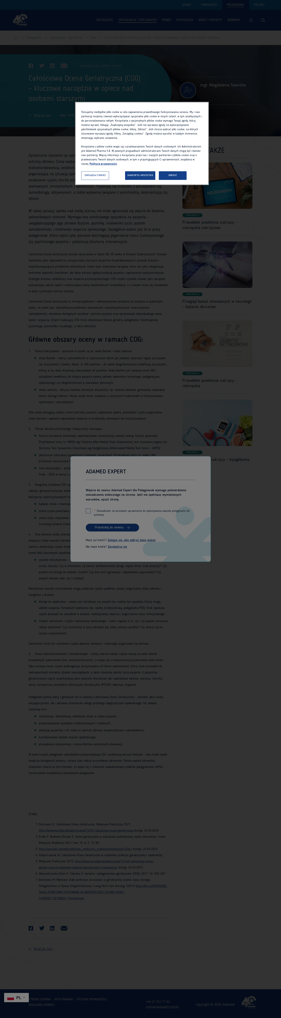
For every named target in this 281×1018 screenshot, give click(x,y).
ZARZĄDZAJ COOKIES (95, 175)
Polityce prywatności (103, 163)
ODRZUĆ (172, 175)
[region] (142, 143)
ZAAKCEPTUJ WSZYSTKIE (140, 175)
